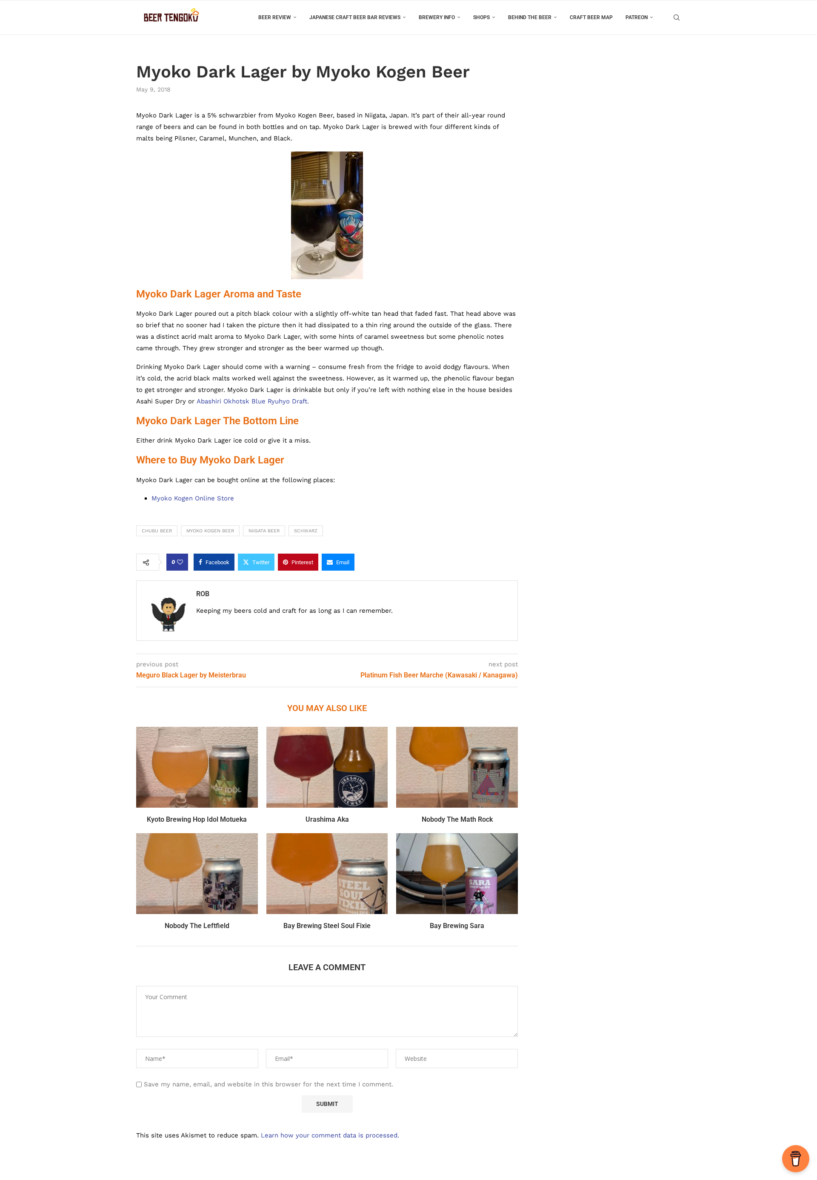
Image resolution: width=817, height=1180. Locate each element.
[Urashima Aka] (327, 767)
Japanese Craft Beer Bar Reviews (354, 17)
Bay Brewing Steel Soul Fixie (327, 926)
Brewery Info (437, 17)
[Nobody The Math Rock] (457, 767)
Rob (202, 594)
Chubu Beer (157, 531)
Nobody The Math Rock (457, 819)
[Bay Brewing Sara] (457, 873)
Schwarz (305, 531)
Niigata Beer (264, 531)
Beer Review (274, 17)
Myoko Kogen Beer (210, 531)
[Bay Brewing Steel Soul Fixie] (327, 873)
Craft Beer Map (591, 17)
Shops (481, 17)
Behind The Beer (529, 17)
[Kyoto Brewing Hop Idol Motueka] (197, 767)
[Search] (676, 17)
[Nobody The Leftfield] (197, 873)
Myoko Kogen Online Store (192, 498)
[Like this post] (180, 562)
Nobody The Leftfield (197, 926)
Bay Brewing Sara (457, 926)
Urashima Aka (327, 819)
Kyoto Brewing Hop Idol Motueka (197, 819)
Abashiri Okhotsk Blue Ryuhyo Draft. (253, 401)
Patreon (637, 17)
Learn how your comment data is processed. (330, 1135)
